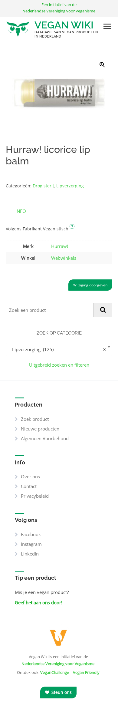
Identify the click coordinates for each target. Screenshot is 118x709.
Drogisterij (43, 186)
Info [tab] (20, 211)
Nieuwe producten (40, 429)
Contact (29, 486)
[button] (102, 64)
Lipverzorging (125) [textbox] (57, 349)
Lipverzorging (70, 186)
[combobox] (59, 349)
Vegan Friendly (86, 672)
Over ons (30, 476)
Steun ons (61, 692)
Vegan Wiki (63, 25)
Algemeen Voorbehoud (45, 438)
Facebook (31, 534)
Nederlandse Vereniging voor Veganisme (57, 663)
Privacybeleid (35, 496)
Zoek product (35, 419)
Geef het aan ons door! (38, 602)
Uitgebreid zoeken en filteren (59, 365)
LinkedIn (30, 554)
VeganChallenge (54, 672)
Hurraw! (59, 246)
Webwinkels (63, 258)
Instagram (31, 544)
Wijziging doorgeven (90, 285)
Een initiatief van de (58, 8)
